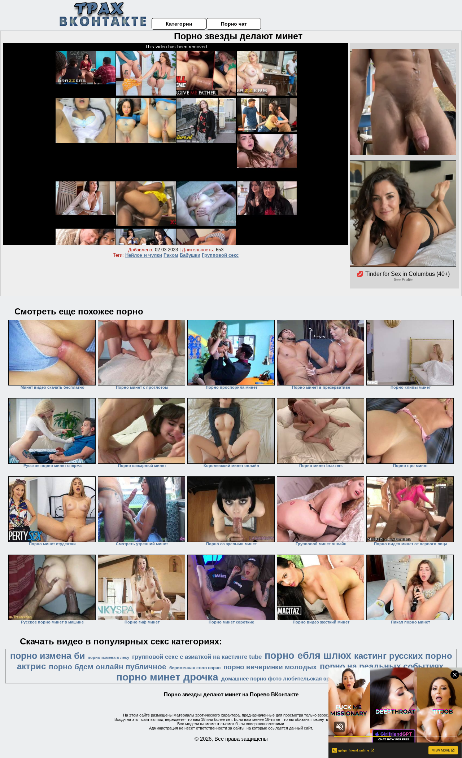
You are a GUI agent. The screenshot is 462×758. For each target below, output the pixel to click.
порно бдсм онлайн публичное (107, 666)
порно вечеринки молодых (270, 667)
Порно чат (234, 24)
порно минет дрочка (167, 677)
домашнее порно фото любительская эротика (282, 679)
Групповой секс (220, 255)
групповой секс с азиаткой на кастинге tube (197, 656)
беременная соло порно (195, 667)
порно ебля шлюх (308, 655)
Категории (179, 24)
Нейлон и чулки (143, 255)
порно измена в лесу (108, 657)
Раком (171, 255)
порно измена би (47, 656)
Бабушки (190, 255)
